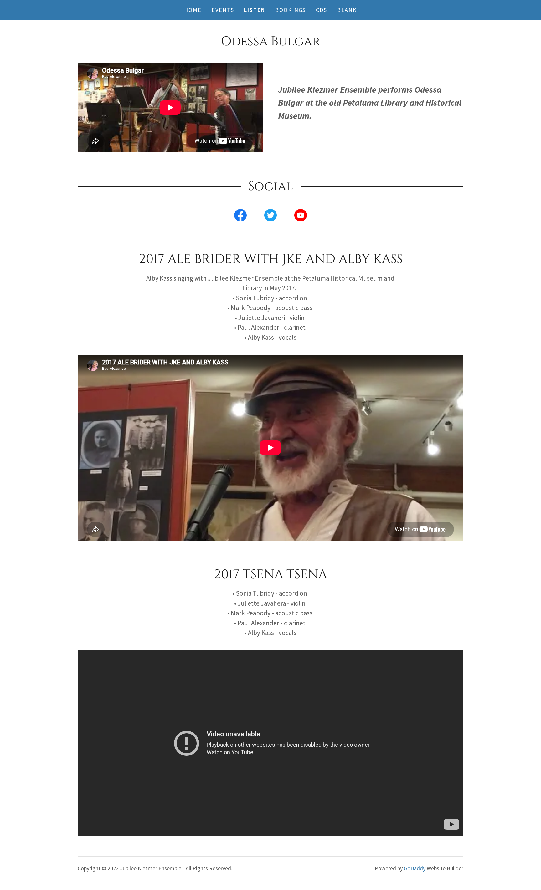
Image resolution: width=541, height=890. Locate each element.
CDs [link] (321, 9)
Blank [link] (347, 9)
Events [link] (223, 9)
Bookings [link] (290, 9)
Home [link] (193, 9)
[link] (240, 216)
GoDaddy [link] (414, 868)
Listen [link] (254, 9)
